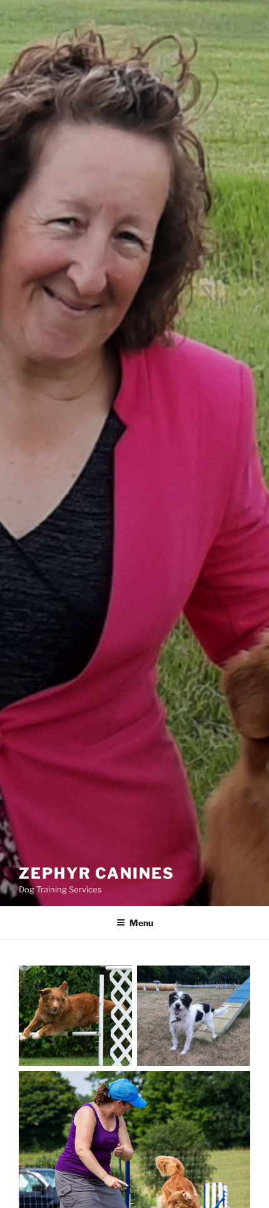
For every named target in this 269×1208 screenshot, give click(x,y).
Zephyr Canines (97, 873)
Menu (141, 922)
